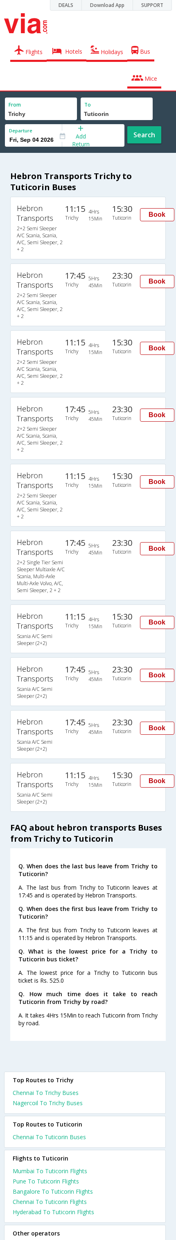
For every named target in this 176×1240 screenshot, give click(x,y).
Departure (20, 130)
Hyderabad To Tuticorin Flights (53, 1212)
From (15, 104)
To (87, 104)
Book (157, 214)
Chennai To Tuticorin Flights (50, 1202)
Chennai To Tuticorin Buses (49, 1137)
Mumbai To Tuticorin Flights (50, 1171)
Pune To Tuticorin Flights (46, 1181)
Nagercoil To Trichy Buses (48, 1103)
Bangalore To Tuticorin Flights (53, 1191)
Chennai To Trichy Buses (46, 1093)
